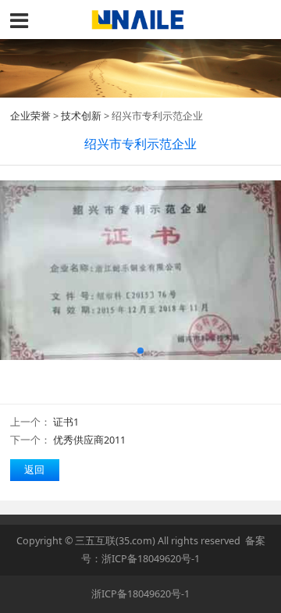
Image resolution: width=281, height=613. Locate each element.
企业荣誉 (30, 116)
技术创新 (81, 116)
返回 (34, 469)
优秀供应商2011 (89, 440)
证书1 (66, 422)
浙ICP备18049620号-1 (150, 558)
